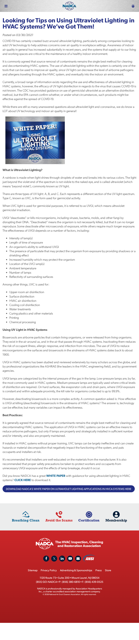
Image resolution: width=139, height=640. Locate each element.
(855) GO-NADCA (46, 581)
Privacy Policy (49, 570)
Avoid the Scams (59, 520)
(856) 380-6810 (71, 581)
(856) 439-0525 (94, 581)
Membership (116, 520)
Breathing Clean (25, 520)
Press (98, 570)
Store (108, 570)
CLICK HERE (22, 480)
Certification (89, 520)
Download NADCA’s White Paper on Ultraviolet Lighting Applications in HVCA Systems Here (68, 489)
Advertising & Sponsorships (76, 570)
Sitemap (32, 570)
